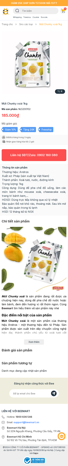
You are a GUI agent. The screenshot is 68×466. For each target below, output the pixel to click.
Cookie (36, 17)
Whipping (17, 17)
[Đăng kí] (54, 393)
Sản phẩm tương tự (17, 363)
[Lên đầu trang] (62, 462)
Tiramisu (27, 17)
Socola (44, 17)
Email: (23, 422)
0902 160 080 (47, 155)
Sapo (35, 453)
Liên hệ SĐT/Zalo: (34, 155)
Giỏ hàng (65, 9)
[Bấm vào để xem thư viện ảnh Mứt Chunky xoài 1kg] (34, 63)
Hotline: (19, 416)
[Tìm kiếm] (17, 10)
